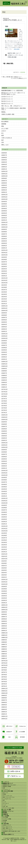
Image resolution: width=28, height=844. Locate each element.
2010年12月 (4, 579)
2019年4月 (4, 352)
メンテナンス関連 (7, 818)
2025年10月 (4, 176)
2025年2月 (4, 190)
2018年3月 (4, 382)
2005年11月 (4, 718)
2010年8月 (4, 588)
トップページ (6, 781)
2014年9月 (4, 477)
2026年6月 (4, 157)
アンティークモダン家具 (8, 808)
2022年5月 (4, 266)
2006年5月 (4, 704)
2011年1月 (4, 577)
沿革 (4, 788)
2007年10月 (4, 665)
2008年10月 (4, 637)
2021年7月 (4, 289)
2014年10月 (4, 475)
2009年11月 (4, 607)
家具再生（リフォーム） (8, 811)
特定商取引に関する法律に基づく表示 (11, 831)
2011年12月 (4, 554)
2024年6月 (4, 208)
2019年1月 (4, 359)
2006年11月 (4, 690)
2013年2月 (4, 521)
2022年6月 (4, 264)
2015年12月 (4, 442)
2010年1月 (4, 602)
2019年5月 (4, 350)
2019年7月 (4, 345)
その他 (4, 822)
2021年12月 (4, 278)
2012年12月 (4, 526)
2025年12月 (4, 171)
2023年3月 (4, 243)
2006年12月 (4, 688)
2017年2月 (4, 410)
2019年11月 (4, 336)
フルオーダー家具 (7, 809)
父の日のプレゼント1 (7, 99)
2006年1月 (4, 714)
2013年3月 (4, 519)
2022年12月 (4, 250)
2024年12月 (4, 194)
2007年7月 (4, 672)
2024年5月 (4, 210)
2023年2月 (4, 245)
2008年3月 (4, 653)
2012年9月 (4, 533)
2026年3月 (4, 164)
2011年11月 (4, 556)
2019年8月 (4, 343)
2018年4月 (4, 380)
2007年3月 (4, 681)
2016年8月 (4, 424)
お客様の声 (5, 814)
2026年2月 (4, 166)
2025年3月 (4, 187)
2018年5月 (4, 377)
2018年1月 (4, 387)
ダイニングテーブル (7, 795)
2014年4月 (4, 489)
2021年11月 (4, 280)
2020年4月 (4, 324)
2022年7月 (4, 261)
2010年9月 (4, 586)
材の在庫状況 (4, 121)
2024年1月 (4, 220)
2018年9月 (4, 368)
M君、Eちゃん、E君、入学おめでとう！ (12, 106)
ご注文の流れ (6, 823)
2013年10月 (4, 503)
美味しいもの (4, 144)
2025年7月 (4, 180)
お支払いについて (7, 825)
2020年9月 (4, 313)
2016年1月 (4, 440)
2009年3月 (4, 626)
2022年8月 (4, 259)
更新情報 (22, 72)
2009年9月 (4, 612)
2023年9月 (4, 229)
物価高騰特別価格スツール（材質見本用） (12, 90)
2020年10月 (4, 310)
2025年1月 (4, 192)
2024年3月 (4, 215)
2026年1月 (4, 169)
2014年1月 (4, 496)
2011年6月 (4, 568)
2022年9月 (4, 257)
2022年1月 (4, 275)
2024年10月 (4, 199)
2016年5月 (4, 431)
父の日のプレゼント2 (7, 96)
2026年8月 (4, 153)
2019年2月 (4, 357)
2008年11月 (4, 635)
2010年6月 (4, 591)
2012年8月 (4, 535)
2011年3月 (4, 575)
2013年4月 (4, 517)
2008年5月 (4, 649)
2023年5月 (4, 238)
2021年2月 (4, 301)
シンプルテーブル (7, 798)
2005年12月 (4, 716)
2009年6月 (4, 619)
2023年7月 (4, 234)
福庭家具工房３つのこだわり (9, 784)
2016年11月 (4, 417)
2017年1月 (4, 412)
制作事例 (5, 812)
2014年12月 (4, 470)
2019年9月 (4, 340)
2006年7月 (4, 700)
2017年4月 (4, 405)
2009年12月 (4, 605)
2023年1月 (4, 248)
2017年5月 (4, 403)
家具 (2, 135)
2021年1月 (4, 303)
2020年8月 (4, 315)
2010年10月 (4, 584)
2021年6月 (4, 292)
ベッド (4, 805)
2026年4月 (4, 162)
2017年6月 (4, 401)
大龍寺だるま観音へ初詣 (7, 114)
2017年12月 (4, 389)
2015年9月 (4, 449)
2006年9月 (4, 695)
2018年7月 (4, 373)
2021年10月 (4, 282)
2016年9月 (4, 422)
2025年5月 (4, 183)
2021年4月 (4, 296)
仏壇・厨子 (5, 806)
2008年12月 (4, 633)
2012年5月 (4, 542)
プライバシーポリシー (8, 829)
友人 (2, 133)
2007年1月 (4, 686)
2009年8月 (4, 614)
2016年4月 (4, 433)
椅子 (4, 800)
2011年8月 (4, 563)
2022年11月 (4, 252)
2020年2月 (4, 329)
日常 (2, 142)
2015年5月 (4, 459)
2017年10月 (4, 394)
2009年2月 (4, 628)
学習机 (4, 794)
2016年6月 (4, 428)
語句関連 (5, 820)
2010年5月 (4, 593)
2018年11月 (4, 364)
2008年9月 (4, 639)
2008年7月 (4, 644)
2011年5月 (4, 570)
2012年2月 (4, 549)
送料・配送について (7, 828)
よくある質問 (6, 815)
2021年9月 (4, 285)
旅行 (2, 140)
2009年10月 (4, 609)
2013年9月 (4, 505)
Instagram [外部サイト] (8, 834)
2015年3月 (4, 463)
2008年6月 (4, 646)
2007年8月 (4, 670)
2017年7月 (4, 398)
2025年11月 (4, 173)
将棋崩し (3, 112)
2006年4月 (4, 707)
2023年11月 (4, 224)
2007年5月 (4, 677)
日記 (4, 832)
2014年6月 (4, 484)
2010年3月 (4, 598)
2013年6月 (4, 512)
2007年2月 (4, 684)
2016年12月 (4, 415)
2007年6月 (4, 674)
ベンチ (4, 801)
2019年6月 (4, 347)
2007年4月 (4, 679)
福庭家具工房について (8, 783)
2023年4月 (4, 241)
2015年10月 (4, 447)
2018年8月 (4, 370)
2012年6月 (4, 540)
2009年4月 (4, 623)
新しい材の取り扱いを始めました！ (12, 76)
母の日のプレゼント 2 (7, 101)
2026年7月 (4, 155)
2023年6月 (4, 236)
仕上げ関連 (5, 817)
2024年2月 (4, 217)
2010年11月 (4, 582)
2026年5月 (4, 159)
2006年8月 (4, 697)
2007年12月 (4, 660)
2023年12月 (4, 222)
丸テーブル (5, 792)
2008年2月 (4, 656)
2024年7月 (4, 206)
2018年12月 (4, 361)
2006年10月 (4, 693)
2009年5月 (4, 621)
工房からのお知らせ (6, 137)
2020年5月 (4, 322)
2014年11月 (4, 473)
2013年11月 (4, 500)
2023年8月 (4, 231)
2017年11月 (4, 391)
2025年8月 (4, 178)
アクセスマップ (6, 789)
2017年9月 (4, 396)
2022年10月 (4, 255)
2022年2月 (4, 273)
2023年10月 (4, 227)
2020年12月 (4, 306)
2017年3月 (4, 408)
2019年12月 (4, 333)
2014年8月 (4, 479)
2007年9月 (4, 667)
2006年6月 (4, 702)
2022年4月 (4, 268)
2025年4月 (4, 185)
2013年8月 (4, 507)
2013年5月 (4, 514)
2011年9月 (4, 561)
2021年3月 (4, 299)
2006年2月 (4, 711)
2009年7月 (4, 616)
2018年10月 (4, 366)
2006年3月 (4, 709)
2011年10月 (4, 558)
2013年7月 (4, 510)
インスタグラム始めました (18, 78)
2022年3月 (4, 271)
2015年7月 (4, 454)
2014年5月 (4, 486)
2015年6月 (4, 456)
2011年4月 (4, 572)
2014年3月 (4, 491)
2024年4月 (4, 213)
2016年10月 (4, 419)
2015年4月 (4, 461)
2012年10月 (4, 530)
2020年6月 (4, 319)
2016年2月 (4, 438)
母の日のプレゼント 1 (7, 103)
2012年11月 (4, 528)
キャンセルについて (7, 826)
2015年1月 (4, 468)
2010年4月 (4, 595)
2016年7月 (4, 426)
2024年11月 (4, 197)
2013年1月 (4, 524)
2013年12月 (4, 498)
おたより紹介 (4, 128)
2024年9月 (4, 201)
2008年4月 (4, 651)
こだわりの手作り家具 (8, 791)
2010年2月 (4, 600)
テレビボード (6, 803)
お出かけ (3, 130)
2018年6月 (4, 375)
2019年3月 (4, 354)
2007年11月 (4, 663)
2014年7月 (4, 482)
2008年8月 (4, 642)
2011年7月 (4, 565)
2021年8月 (4, 287)
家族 (2, 126)
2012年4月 (4, 544)
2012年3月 (4, 547)
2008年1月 (4, 658)
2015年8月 (4, 452)
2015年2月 (4, 466)
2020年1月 (4, 331)
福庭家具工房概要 (7, 786)
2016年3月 (4, 435)
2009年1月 (4, 630)
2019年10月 (4, 338)
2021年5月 (4, 294)
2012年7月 (4, 537)
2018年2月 (4, 384)
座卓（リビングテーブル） (9, 797)
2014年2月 (4, 493)
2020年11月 (4, 308)
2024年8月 (4, 204)
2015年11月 (4, 445)
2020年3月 (4, 326)
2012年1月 (4, 551)
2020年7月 (4, 317)
